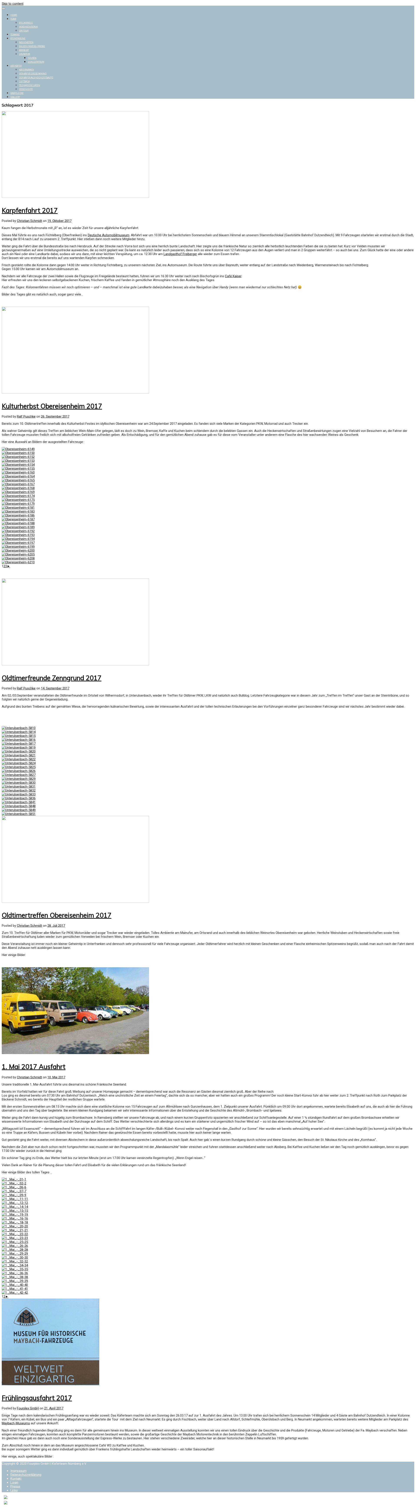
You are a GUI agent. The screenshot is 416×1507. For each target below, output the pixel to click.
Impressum (18, 1471)
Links (14, 1490)
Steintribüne (17, 38)
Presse (15, 1486)
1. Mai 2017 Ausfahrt (33, 1067)
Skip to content (12, 4)
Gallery (15, 97)
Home (13, 15)
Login (14, 1482)
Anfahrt (24, 50)
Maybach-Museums (16, 1423)
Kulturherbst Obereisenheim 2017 (52, 406)
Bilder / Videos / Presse (32, 46)
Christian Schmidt (29, 221)
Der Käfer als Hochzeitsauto (36, 77)
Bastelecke (17, 93)
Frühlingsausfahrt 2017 (37, 1398)
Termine (15, 34)
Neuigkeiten (26, 42)
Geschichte (26, 89)
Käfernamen (26, 70)
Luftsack (24, 81)
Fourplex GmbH (28, 1408)
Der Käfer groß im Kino (33, 73)
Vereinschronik (28, 27)
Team (13, 19)
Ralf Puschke (26, 416)
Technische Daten (29, 85)
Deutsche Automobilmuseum (108, 235)
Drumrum (24, 54)
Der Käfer (16, 66)
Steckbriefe (26, 23)
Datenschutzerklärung (25, 1475)
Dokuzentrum (36, 62)
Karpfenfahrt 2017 (30, 210)
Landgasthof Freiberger (180, 254)
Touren (32, 58)
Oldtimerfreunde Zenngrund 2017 (51, 678)
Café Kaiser (233, 276)
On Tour (24, 31)
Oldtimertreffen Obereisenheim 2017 (56, 915)
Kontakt (15, 1479)
